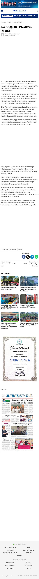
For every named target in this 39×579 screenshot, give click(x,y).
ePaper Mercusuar (10, 547)
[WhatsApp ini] (36, 257)
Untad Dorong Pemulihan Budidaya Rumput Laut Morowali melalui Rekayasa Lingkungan (9, 325)
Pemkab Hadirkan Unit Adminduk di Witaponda (27, 306)
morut (20, 249)
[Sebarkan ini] (24, 257)
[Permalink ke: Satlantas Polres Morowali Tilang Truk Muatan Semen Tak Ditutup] (29, 281)
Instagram (29, 565)
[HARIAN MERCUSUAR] (19, 10)
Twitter (30, 562)
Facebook (11, 562)
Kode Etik (10, 550)
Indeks (29, 547)
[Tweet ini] (28, 257)
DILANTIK (13, 249)
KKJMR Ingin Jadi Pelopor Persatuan (30, 264)
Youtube (11, 568)
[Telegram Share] (32, 257)
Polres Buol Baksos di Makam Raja (9, 264)
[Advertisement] (19, 59)
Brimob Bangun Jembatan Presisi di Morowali (8, 288)
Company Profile (28, 550)
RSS (29, 568)
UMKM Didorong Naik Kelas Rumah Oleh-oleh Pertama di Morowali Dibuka (9, 307)
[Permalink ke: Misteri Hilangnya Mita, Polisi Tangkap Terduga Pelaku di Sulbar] (29, 317)
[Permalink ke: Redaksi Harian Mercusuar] (2, 35)
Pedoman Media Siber (10, 553)
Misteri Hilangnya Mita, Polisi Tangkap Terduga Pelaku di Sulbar (29, 324)
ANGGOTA (5, 249)
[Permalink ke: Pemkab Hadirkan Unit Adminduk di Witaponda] (29, 299)
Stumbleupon (11, 565)
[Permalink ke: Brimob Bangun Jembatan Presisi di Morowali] (10, 281)
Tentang (29, 553)
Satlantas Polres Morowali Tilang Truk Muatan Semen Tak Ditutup (28, 289)
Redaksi (19, 555)
